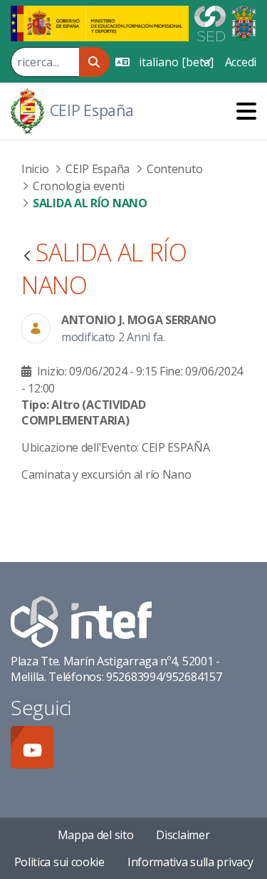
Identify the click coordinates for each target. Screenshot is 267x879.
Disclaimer (182, 835)
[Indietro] (27, 256)
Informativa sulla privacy (190, 862)
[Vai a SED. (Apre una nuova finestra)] (210, 22)
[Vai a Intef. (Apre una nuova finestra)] (81, 620)
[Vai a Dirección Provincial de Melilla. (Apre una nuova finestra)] (243, 22)
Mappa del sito (96, 835)
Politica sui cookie (59, 862)
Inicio (34, 169)
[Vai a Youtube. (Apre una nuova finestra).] (32, 747)
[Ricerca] (94, 62)
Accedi (240, 62)
